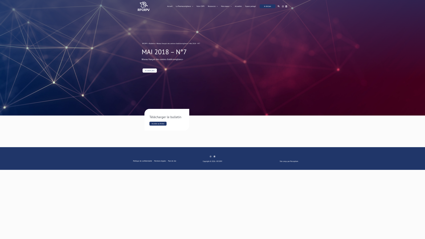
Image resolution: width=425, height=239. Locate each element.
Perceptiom (294, 161)
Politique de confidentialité (142, 161)
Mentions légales (160, 161)
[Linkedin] (286, 6)
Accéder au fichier (158, 124)
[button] (192, 6)
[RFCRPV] (143, 6)
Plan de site (172, 161)
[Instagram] (283, 6)
